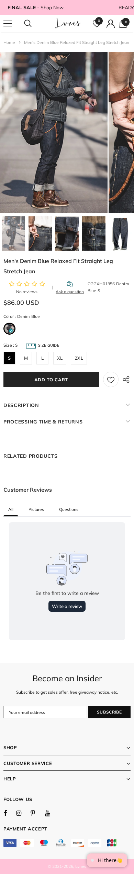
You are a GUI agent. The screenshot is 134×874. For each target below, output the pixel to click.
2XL (79, 358)
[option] (54, 132)
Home (9, 42)
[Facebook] (9, 813)
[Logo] (68, 23)
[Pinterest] (37, 813)
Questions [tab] (68, 509)
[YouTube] (51, 813)
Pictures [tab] (36, 509)
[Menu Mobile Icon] (7, 24)
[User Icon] (111, 24)
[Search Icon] (34, 23)
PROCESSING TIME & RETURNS (43, 422)
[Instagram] (22, 813)
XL (60, 358)
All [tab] (10, 509)
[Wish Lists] (111, 379)
